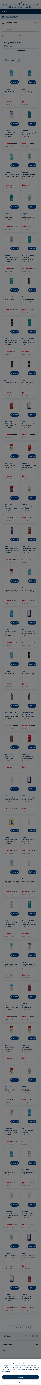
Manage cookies (20, 1382)
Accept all (20, 1377)
